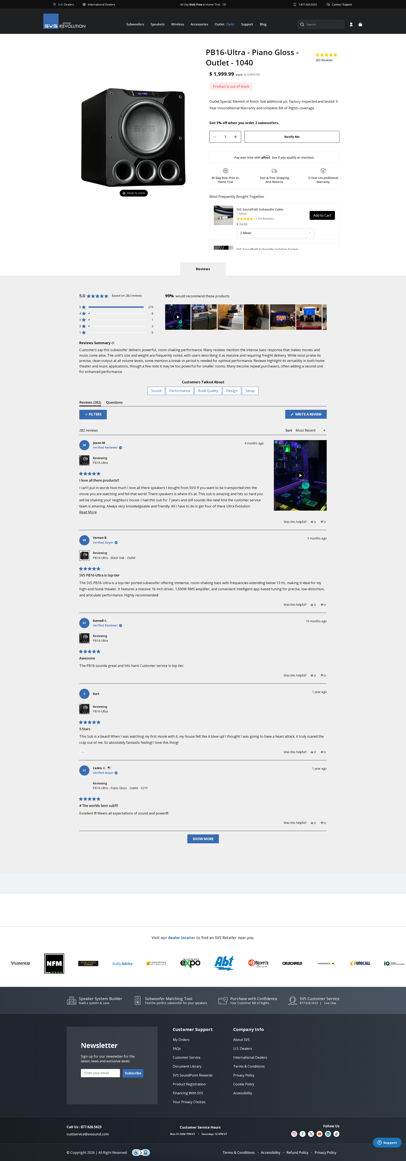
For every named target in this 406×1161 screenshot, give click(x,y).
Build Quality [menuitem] (208, 390)
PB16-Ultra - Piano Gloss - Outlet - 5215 (120, 788)
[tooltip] (112, 343)
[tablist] (203, 269)
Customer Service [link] (186, 1057)
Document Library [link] (187, 1066)
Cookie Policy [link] (243, 1084)
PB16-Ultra (100, 463)
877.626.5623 (309, 1003)
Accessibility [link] (242, 1093)
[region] (246, 317)
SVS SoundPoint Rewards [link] (193, 1075)
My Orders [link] (181, 1039)
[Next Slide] (323, 317)
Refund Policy (297, 1152)
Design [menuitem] (231, 390)
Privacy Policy (325, 1152)
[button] (360, 24)
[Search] (302, 24)
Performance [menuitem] (179, 390)
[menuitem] (135, 24)
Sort (289, 430)
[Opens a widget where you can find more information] (387, 1143)
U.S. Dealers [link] (242, 1048)
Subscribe (133, 1073)
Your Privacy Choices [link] (189, 1102)
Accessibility (270, 1152)
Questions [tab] (114, 403)
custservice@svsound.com (88, 1134)
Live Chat (330, 1003)
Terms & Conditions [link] (249, 1066)
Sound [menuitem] (156, 390)
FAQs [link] (177, 1048)
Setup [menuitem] (250, 390)
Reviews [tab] (90, 403)
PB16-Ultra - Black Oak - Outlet (114, 558)
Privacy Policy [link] (243, 1075)
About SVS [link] (241, 1039)
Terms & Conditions (239, 1152)
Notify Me (292, 137)
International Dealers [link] (250, 1057)
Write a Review (310, 415)
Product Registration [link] (189, 1084)
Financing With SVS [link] (188, 1093)
